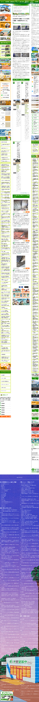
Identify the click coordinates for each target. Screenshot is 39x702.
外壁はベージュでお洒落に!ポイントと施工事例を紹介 (35, 345)
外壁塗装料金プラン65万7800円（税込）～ (28, 490)
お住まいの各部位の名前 (5, 180)
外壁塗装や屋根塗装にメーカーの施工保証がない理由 (35, 237)
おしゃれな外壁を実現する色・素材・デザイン (35, 330)
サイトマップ (3, 390)
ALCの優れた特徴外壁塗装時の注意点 (4, 348)
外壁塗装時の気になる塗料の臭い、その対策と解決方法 (10, 540)
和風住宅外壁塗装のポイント (35, 277)
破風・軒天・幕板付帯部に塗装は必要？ (5, 240)
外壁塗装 (5, 46)
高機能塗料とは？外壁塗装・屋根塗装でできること (5, 227)
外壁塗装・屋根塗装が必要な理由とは (7, 548)
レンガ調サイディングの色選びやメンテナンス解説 (5, 214)
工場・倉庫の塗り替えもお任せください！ (35, 145)
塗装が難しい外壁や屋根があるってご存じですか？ (35, 258)
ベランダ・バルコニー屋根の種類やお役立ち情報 (5, 320)
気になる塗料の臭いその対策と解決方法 (35, 196)
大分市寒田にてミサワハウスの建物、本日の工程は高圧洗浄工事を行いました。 (20, 272)
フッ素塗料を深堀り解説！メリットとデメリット (35, 351)
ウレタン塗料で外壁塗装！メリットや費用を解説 (5, 196)
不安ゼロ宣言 (3, 496)
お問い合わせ (3, 387)
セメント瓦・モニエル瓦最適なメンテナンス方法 (5, 292)
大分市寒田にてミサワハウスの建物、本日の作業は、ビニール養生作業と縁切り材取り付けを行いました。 (20, 215)
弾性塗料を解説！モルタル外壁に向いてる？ (35, 355)
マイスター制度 (3, 493)
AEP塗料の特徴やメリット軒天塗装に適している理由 (35, 370)
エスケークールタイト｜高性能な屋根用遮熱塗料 (29, 633)
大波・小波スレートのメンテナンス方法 (5, 361)
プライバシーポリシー (5, 384)
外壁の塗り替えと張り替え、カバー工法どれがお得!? (35, 202)
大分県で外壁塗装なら (5, 381)
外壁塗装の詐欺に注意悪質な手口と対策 (35, 187)
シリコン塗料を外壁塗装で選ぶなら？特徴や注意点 (5, 199)
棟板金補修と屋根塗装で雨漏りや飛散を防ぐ (5, 317)
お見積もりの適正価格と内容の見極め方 (35, 184)
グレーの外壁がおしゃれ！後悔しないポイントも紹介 (35, 336)
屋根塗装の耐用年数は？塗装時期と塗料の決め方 (35, 327)
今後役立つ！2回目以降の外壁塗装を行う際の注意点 (29, 521)
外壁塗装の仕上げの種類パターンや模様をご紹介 (35, 358)
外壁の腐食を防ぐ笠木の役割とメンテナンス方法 (5, 255)
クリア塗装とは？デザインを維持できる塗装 (5, 202)
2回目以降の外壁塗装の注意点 (35, 218)
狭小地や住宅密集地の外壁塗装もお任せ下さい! (5, 277)
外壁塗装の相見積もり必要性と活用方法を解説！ (35, 174)
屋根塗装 (5, 49)
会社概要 (36, 1)
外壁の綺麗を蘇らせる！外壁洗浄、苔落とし (35, 292)
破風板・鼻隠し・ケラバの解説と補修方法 (5, 242)
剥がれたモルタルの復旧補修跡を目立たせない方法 (5, 218)
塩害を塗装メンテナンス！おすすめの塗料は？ (5, 339)
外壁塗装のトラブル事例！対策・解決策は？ (35, 324)
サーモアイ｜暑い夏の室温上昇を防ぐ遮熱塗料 (28, 623)
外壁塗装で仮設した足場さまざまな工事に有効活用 (35, 243)
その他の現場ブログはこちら (24, 284)
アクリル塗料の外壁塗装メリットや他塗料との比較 (5, 193)
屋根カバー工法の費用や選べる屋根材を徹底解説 (5, 177)
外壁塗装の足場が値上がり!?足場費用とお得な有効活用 (30, 611)
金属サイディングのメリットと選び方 (4, 280)
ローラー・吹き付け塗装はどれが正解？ (35, 286)
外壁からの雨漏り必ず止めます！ (26, 510)
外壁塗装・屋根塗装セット (5, 52)
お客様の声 (12, 1)
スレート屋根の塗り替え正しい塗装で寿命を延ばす (5, 270)
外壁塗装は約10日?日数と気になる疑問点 (35, 190)
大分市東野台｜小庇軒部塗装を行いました (35, 31)
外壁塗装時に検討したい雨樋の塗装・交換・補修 (5, 258)
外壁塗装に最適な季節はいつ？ (5, 190)
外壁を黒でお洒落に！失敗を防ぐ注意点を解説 (35, 339)
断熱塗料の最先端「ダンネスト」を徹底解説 (35, 311)
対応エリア (3, 499)
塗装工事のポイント (4, 148)
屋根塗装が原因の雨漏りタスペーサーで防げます (5, 274)
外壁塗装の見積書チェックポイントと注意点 (35, 181)
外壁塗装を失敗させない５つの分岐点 (35, 168)
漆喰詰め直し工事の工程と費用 (35, 280)
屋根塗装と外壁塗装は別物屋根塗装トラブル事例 (5, 230)
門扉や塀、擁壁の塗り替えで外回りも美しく (28, 522)
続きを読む (19, 225)
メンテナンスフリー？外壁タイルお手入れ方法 (35, 274)
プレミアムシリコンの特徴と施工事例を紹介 (35, 361)
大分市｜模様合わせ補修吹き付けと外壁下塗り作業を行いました (35, 42)
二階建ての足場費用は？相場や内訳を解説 (35, 249)
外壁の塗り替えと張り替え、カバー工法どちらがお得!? (10, 555)
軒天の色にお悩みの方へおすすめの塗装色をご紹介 (5, 249)
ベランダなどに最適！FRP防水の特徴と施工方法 (5, 326)
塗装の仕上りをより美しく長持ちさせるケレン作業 (5, 224)
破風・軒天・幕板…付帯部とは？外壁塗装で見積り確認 (30, 555)
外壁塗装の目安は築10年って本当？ (4, 154)
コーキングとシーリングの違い (5, 345)
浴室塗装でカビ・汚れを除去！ (4, 308)
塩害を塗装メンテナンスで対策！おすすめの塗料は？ (9, 649)
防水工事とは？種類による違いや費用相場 (5, 323)
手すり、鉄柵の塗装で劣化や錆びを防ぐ (5, 302)
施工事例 (7, 1)
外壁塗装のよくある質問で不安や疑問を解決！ (35, 162)
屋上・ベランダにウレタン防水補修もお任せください (5, 329)
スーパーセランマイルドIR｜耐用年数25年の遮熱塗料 (29, 624)
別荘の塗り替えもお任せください (35, 151)
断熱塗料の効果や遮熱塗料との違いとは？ (35, 308)
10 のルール (3, 492)
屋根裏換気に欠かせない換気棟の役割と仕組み (5, 336)
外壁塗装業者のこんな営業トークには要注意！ (35, 252)
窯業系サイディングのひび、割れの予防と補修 (35, 261)
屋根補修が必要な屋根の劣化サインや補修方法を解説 (29, 576)
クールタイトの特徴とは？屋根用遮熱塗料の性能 (35, 364)
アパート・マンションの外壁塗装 (26, 607)
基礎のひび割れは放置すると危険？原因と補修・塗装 (9, 662)
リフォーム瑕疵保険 (4, 490)
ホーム (2, 1)
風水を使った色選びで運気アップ (36, 77)
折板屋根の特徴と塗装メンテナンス (4, 286)
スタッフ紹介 (3, 378)
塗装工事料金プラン (27, 2)
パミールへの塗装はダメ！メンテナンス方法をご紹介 (35, 305)
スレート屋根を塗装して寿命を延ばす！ (27, 604)
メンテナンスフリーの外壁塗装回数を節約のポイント (35, 209)
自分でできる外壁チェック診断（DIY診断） (8, 551)
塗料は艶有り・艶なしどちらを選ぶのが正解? (35, 268)
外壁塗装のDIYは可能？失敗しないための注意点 (35, 255)
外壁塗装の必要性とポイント (25, 511)
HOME (14, 15)
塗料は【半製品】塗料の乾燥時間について (5, 342)
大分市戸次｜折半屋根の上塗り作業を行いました (35, 34)
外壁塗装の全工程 (4, 157)
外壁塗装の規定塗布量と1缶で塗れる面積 (35, 289)
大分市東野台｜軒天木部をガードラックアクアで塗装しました (35, 38)
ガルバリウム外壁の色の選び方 (35, 215)
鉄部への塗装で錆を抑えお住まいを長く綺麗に (5, 295)
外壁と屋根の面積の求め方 (5, 351)
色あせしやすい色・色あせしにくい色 (36, 86)
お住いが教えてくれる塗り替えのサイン (5, 151)
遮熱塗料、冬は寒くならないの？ (26, 666)
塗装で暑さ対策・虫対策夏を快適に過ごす (5, 205)
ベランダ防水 (5, 55)
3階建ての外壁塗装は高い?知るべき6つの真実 (35, 199)
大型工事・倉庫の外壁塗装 (25, 605)
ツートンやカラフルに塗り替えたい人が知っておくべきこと (36, 91)
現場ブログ (18, 15)
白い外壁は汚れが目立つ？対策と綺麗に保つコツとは (35, 342)
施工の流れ (22, 1)
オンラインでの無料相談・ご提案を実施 (35, 159)
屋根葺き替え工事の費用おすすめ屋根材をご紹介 (5, 174)
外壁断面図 (3, 354)
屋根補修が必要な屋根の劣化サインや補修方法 (5, 267)
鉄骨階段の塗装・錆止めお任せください (5, 299)
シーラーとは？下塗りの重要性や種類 (35, 230)
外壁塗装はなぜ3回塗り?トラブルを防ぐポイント (5, 236)
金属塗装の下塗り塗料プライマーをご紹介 (35, 227)
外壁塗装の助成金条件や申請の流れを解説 (35, 165)
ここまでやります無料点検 (25, 486)
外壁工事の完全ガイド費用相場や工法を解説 (5, 165)
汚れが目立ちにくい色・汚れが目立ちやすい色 (36, 82)
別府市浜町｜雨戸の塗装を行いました (35, 45)
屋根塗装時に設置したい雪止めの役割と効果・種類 (5, 261)
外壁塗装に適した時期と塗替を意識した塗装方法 (5, 187)
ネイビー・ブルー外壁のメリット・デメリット (35, 333)
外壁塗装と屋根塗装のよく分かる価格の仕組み (28, 485)
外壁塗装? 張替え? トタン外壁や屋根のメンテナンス (29, 539)
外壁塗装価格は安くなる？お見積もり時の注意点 (5, 168)
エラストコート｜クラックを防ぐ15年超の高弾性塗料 (29, 638)
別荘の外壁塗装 (23, 608)
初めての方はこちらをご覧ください (27, 483)
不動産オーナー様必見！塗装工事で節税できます (35, 240)
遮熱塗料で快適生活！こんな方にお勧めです (28, 634)
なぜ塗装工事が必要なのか (5, 145)
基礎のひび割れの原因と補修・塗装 (35, 320)
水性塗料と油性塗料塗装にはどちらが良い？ (35, 271)
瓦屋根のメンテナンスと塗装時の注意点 (5, 289)
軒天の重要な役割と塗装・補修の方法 (4, 246)
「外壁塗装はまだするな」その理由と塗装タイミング (5, 160)
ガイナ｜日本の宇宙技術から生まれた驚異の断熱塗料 (29, 645)
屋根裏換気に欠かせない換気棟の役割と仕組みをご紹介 (10, 648)
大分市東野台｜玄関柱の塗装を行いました (35, 24)
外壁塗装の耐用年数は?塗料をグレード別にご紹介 (5, 183)
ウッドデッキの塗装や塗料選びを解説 (5, 305)
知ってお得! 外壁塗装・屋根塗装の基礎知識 (8, 547)
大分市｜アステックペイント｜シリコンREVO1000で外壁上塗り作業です (35, 28)
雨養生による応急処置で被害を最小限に (35, 317)
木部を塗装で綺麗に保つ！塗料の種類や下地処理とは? (35, 302)
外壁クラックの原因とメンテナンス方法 (5, 212)
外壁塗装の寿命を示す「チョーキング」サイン (5, 208)
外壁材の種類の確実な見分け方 (35, 206)
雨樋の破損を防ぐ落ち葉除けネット (4, 264)
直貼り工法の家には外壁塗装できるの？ (35, 265)
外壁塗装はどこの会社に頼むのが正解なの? (8, 605)
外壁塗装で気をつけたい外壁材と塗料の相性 (5, 358)
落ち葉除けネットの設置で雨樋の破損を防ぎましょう (29, 575)
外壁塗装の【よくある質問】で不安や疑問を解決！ (9, 509)
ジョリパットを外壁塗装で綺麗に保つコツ (35, 283)
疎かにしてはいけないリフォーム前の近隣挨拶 (35, 193)
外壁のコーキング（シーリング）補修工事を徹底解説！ (30, 535)
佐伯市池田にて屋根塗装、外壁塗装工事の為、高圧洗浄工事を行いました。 (35, 15)
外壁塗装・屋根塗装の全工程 (25, 489)
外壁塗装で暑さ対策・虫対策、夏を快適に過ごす (29, 609)
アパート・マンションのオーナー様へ (35, 148)
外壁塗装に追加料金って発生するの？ (35, 171)
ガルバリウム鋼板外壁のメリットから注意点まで (35, 212)
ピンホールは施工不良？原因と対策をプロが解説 (5, 221)
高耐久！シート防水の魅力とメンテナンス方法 (5, 333)
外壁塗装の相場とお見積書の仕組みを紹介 (35, 178)
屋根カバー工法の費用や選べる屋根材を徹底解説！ (29, 517)
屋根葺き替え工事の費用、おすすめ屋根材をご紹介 (29, 515)
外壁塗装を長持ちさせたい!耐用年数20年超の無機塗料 (35, 233)
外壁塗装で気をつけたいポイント (5, 233)
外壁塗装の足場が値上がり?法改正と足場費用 (35, 246)
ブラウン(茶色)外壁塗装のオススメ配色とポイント (35, 348)
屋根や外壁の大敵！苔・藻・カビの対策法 (35, 296)
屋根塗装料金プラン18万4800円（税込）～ (28, 492)
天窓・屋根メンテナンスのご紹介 (5, 252)
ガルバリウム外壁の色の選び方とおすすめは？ (8, 565)
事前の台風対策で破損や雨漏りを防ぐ (35, 314)
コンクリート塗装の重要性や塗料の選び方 (5, 314)
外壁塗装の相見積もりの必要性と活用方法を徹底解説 (9, 594)
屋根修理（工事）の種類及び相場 (4, 171)
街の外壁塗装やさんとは (5, 483)
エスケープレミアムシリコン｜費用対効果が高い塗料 (29, 631)
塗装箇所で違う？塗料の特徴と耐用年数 (35, 221)
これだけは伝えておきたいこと (6, 489)
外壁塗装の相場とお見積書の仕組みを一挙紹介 (28, 499)
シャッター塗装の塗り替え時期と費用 (4, 311)
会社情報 (2, 497)
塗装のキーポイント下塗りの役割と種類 (35, 224)
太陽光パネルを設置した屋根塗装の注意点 (35, 299)
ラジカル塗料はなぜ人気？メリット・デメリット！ (35, 367)
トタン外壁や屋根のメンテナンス (4, 283)
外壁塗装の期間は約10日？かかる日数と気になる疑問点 (10, 527)
